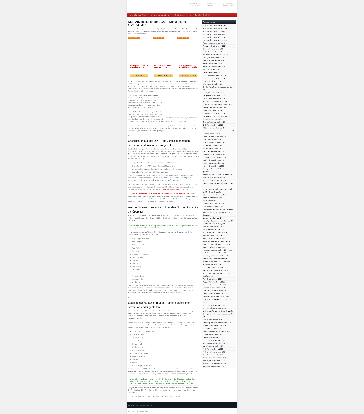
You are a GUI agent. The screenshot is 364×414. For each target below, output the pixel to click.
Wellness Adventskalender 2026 (214, 352)
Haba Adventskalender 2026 (213, 148)
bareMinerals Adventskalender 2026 (216, 55)
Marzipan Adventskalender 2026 (214, 227)
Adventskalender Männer (160, 15)
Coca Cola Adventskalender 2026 (214, 75)
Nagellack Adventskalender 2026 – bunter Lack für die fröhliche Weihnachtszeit (217, 251)
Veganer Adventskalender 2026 (214, 343)
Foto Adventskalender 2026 (212, 140)
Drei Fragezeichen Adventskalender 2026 (217, 104)
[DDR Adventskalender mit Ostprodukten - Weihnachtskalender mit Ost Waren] (163, 51)
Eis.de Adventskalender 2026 (213, 110)
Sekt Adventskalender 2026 (212, 320)
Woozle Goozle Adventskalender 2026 (216, 364)
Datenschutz (232, 411)
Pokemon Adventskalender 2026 (214, 285)
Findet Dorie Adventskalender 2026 (215, 137)
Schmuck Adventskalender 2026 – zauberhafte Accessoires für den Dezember (218, 309)
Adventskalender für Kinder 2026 (214, 37)
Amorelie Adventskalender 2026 (214, 46)
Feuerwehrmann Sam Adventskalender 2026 (219, 131)
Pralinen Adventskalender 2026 (214, 288)
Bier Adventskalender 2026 (212, 64)
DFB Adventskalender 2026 (212, 84)
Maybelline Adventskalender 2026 (215, 233)
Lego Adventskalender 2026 (213, 206)
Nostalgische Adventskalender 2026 (215, 259)
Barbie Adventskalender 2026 (213, 52)
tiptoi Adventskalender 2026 (213, 334)
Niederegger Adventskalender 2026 (215, 256)
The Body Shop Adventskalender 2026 (216, 331)
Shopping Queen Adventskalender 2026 (217, 323)
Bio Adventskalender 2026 (212, 69)
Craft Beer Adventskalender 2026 (214, 78)
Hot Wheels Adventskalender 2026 (215, 157)
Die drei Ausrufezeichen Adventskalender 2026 (217, 88)
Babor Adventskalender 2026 (213, 49)
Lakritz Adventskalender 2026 (213, 203)
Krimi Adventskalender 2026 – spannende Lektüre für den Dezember (218, 190)
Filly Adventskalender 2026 (212, 134)
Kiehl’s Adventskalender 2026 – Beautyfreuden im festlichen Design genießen (215, 169)
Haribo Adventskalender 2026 (213, 151)
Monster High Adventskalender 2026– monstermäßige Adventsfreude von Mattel (218, 242)
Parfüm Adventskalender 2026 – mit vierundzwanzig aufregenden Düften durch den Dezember (218, 273)
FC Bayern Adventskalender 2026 (214, 128)
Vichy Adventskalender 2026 (213, 346)
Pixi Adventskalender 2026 (212, 279)
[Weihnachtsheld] (145, 6)
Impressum (222, 411)
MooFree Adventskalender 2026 (214, 247)
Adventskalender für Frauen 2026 (215, 28)
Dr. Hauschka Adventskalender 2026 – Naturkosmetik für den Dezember (216, 100)
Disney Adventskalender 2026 (213, 93)
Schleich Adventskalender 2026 (214, 305)
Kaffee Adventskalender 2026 (213, 160)
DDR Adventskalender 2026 (212, 81)
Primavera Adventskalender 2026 (215, 291)
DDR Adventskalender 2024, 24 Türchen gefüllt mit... (188, 66)
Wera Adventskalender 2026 (213, 355)
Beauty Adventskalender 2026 (213, 58)
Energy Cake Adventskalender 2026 (215, 116)
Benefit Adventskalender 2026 (213, 61)
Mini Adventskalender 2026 (212, 235)
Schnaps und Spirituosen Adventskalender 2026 (218, 315)
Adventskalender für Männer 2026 (215, 40)
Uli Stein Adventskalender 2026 (214, 340)
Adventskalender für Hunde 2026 (214, 31)
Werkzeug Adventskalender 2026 (214, 358)
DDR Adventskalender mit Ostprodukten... (162, 66)
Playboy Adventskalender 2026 (214, 282)
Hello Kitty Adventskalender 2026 (214, 154)
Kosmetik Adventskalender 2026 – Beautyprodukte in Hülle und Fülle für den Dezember (218, 183)
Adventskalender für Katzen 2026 (214, 34)
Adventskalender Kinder (182, 15)
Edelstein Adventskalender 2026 (214, 107)
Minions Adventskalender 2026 (214, 238)
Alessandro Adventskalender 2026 (215, 43)
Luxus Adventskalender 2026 (213, 218)
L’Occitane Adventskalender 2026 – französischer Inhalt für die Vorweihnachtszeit (215, 198)
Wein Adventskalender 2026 (213, 349)
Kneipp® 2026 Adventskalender (214, 178)
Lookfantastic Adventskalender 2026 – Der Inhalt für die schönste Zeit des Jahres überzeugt (218, 212)
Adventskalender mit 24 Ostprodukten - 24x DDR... (139, 66)
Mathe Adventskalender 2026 (213, 230)
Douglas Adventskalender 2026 (214, 96)
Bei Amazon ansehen (139, 75)
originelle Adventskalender (170, 189)
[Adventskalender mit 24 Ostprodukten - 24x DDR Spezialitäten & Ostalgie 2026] (139, 51)
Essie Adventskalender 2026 (213, 125)
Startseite (131, 405)
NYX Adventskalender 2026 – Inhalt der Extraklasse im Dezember (216, 263)
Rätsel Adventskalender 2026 (213, 294)
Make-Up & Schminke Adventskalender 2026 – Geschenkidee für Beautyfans (218, 222)
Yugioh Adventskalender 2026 (213, 367)
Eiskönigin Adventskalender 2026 (214, 113)
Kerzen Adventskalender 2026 (213, 163)
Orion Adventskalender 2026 (213, 267)
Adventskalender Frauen (138, 15)
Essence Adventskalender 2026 (214, 122)
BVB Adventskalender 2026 (212, 72)
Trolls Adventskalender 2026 (213, 337)
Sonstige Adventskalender (204, 15)
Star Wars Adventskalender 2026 (214, 326)
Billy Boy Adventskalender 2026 (214, 66)
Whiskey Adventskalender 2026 (214, 361)
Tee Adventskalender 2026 (212, 328)
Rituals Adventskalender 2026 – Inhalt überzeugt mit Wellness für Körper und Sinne (217, 299)
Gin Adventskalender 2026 (212, 145)
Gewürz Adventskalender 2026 (214, 143)
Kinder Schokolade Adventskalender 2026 (218, 175)
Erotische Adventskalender (212, 119)
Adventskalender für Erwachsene (214, 25)
